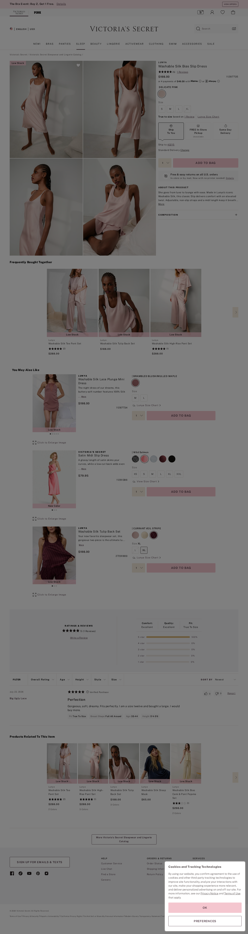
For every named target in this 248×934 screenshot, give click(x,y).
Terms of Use (232, 893)
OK (205, 907)
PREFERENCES (205, 921)
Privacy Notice (209, 893)
